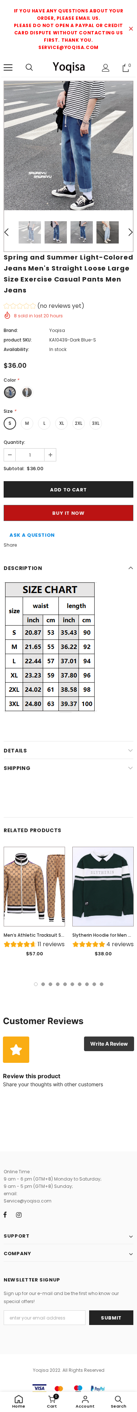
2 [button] (43, 984)
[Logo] (68, 67)
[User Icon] (106, 68)
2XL (78, 423)
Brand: (11, 330)
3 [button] (50, 984)
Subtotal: (14, 468)
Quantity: (14, 442)
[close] (130, 29)
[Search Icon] (29, 67)
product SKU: (18, 340)
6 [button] (72, 984)
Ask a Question (32, 535)
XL (61, 423)
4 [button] (58, 984)
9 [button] (94, 984)
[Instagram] (18, 1215)
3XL (95, 423)
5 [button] (65, 984)
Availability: (16, 349)
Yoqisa (57, 330)
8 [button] (87, 984)
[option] (68, 145)
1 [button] (36, 984)
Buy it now (68, 513)
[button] (44, 307)
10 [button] (101, 984)
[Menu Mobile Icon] (8, 67)
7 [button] (79, 984)
